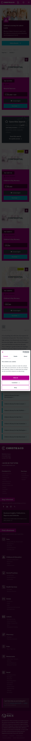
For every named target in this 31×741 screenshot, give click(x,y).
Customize (15, 382)
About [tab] (25, 356)
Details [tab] (15, 356)
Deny (15, 387)
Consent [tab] (5, 356)
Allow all (15, 377)
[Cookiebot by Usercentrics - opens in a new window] (22, 352)
